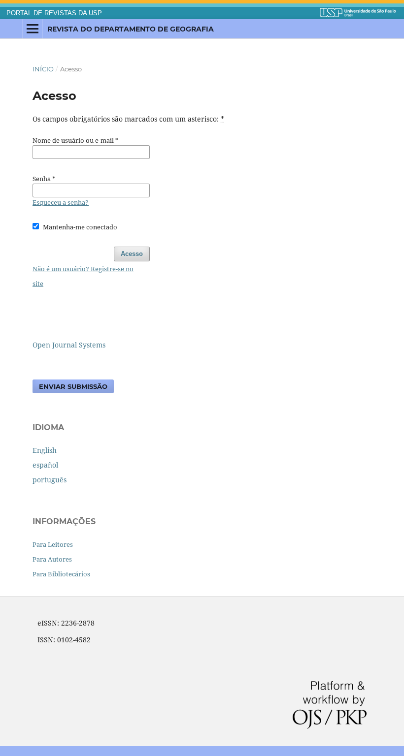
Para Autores (52, 559)
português (50, 479)
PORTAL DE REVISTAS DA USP (54, 13)
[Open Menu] (32, 29)
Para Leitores (53, 544)
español (45, 465)
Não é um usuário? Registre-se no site (83, 276)
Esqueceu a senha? (61, 202)
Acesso (132, 253)
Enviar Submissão (73, 386)
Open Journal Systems (69, 344)
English (45, 450)
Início (43, 69)
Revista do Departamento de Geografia (130, 29)
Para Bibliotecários (61, 573)
